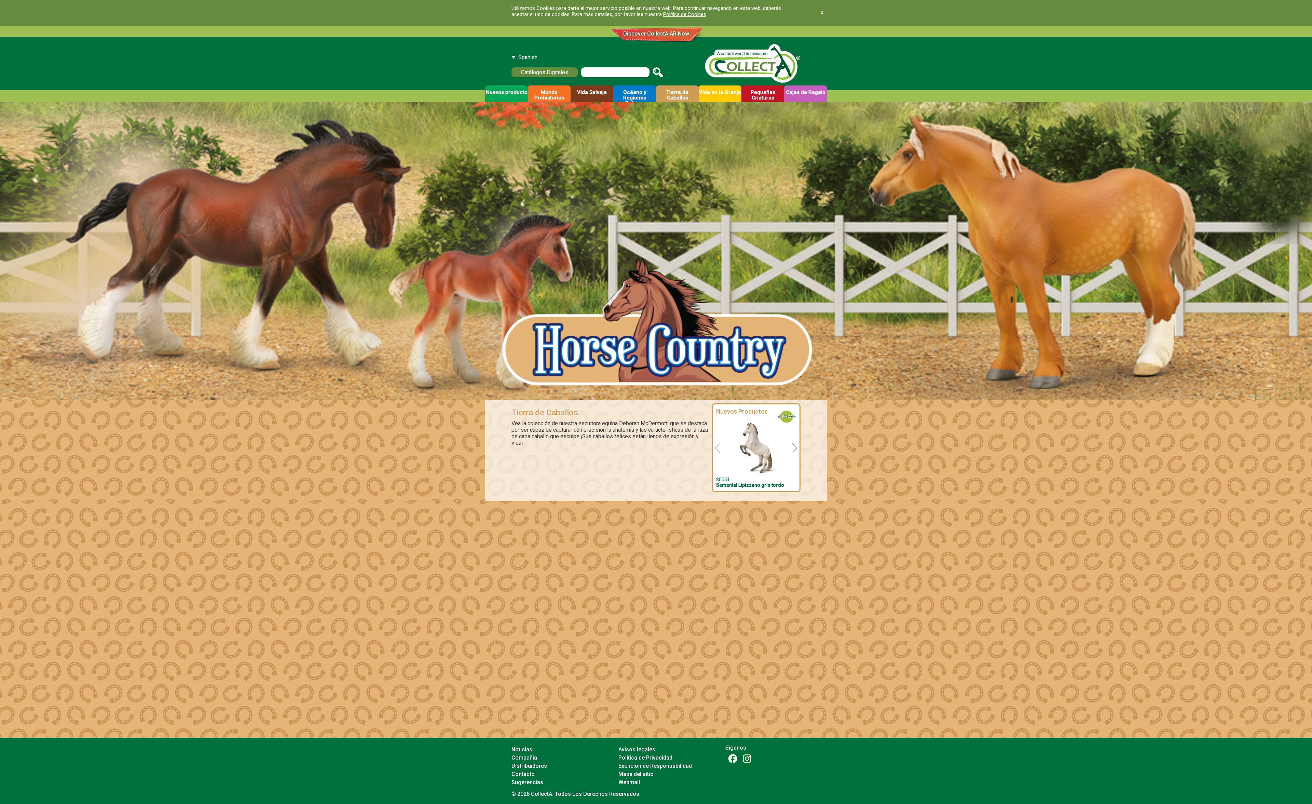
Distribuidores (529, 766)
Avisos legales (636, 749)
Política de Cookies (684, 14)
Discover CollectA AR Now (656, 33)
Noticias (521, 749)
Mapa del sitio (636, 774)
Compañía (524, 757)
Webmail (629, 782)
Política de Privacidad (645, 757)
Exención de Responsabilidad (655, 766)
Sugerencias (527, 782)
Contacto (523, 774)
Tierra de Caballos (544, 412)
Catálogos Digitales (544, 72)
